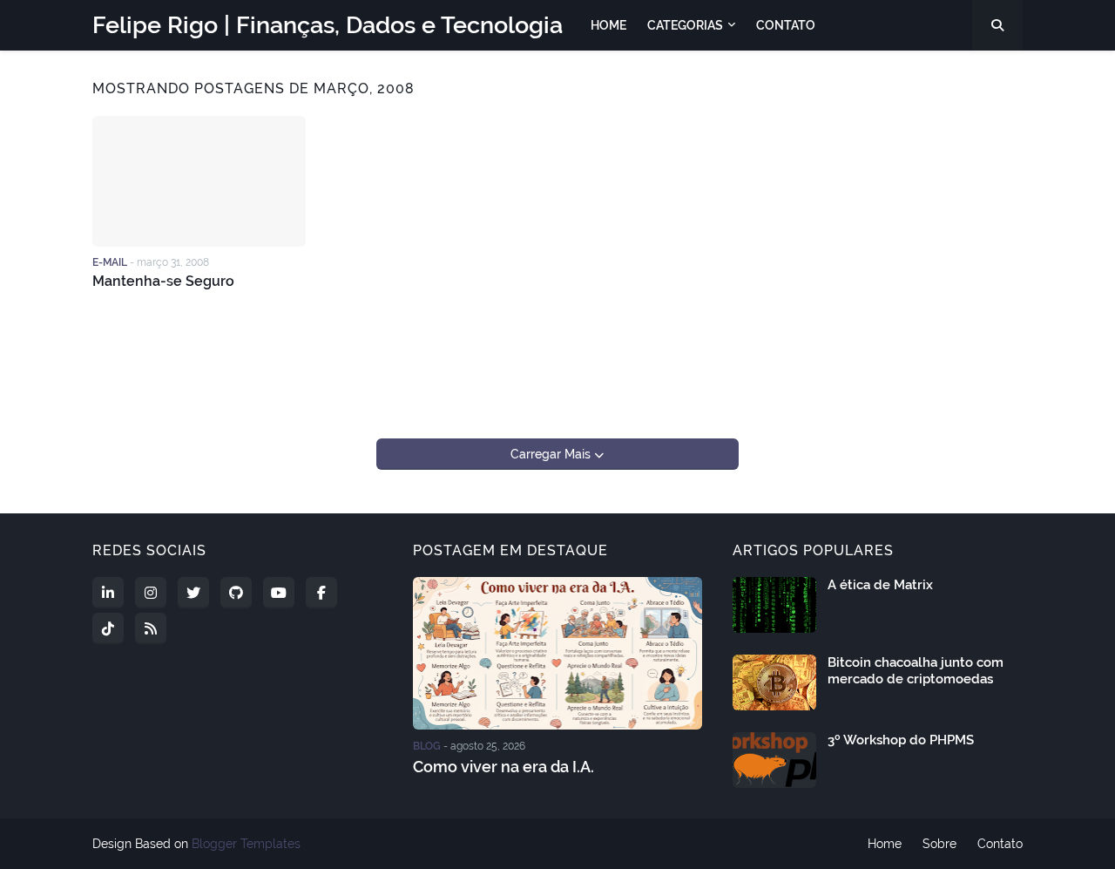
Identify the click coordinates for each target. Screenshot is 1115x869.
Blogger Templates (246, 844)
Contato (1000, 844)
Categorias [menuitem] (685, 25)
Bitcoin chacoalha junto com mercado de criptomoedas (916, 671)
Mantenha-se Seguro (163, 281)
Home (885, 844)
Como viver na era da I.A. (503, 766)
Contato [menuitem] (785, 25)
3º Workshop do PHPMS (901, 740)
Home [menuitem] (608, 25)
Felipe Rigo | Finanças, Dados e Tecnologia (327, 24)
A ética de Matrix (880, 585)
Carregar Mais (552, 454)
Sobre (939, 844)
